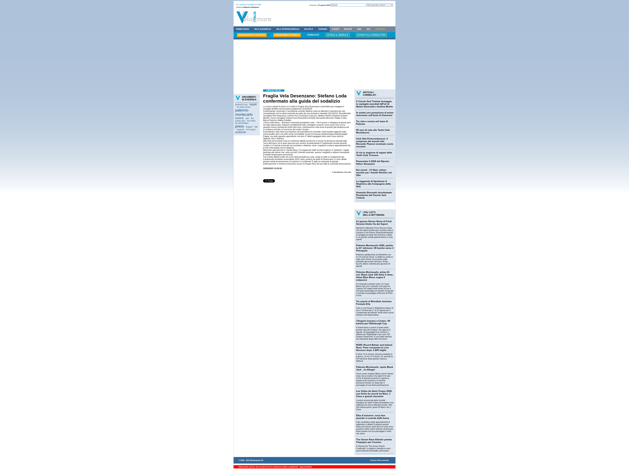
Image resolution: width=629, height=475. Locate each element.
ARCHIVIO (380, 29)
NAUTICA (308, 29)
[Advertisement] (314, 65)
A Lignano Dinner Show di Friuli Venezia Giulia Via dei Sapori (374, 222)
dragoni (249, 127)
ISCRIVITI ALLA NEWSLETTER (371, 35)
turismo (239, 118)
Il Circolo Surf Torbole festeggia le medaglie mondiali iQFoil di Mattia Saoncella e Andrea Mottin (374, 104)
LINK (359, 29)
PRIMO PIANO (242, 29)
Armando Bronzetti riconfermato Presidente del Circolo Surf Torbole (374, 195)
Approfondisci (305, 467)
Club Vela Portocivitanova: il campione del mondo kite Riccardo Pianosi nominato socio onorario (374, 142)
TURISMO (322, 29)
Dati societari (383, 460)
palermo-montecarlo (244, 112)
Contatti (250, 4)
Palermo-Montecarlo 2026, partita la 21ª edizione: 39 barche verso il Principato (375, 248)
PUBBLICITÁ (313, 35)
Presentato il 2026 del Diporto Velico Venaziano (372, 162)
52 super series (243, 107)
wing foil (240, 129)
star (247, 118)
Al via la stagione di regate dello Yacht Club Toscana (374, 153)
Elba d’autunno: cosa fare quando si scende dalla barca (372, 416)
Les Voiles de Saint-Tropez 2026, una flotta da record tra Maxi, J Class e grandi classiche (374, 394)
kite (256, 127)
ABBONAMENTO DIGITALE (287, 35)
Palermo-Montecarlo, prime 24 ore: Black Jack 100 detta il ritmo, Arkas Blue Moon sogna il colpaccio (374, 276)
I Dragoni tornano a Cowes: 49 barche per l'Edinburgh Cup (373, 322)
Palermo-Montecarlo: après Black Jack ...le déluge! (374, 368)
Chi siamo (240, 4)
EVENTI (335, 29)
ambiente (240, 132)
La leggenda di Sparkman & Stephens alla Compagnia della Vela (373, 184)
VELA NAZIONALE (262, 29)
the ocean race (244, 119)
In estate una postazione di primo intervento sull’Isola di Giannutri (375, 114)
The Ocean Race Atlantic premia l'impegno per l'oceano (374, 440)
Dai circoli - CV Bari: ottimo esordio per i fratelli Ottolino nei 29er (374, 172)
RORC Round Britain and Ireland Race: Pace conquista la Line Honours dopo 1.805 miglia (374, 347)
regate (253, 104)
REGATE (348, 29)
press (239, 126)
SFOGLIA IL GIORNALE (337, 35)
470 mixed (250, 129)
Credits (258, 4)
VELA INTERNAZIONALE (287, 29)
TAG (368, 29)
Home (373, 460)
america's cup (241, 104)
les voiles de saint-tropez (245, 122)
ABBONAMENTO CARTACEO (252, 35)
